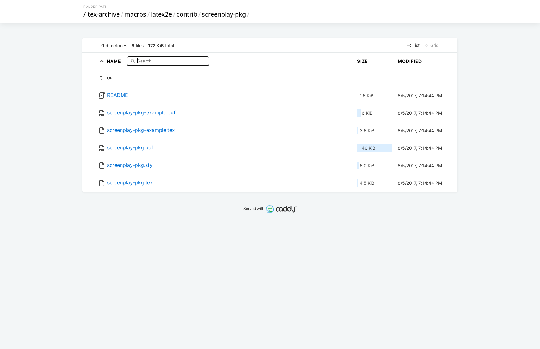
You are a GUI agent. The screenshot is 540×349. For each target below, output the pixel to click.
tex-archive (104, 14)
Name (114, 60)
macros (135, 14)
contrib (187, 14)
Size (362, 61)
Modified (410, 61)
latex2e (161, 14)
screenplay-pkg (224, 14)
